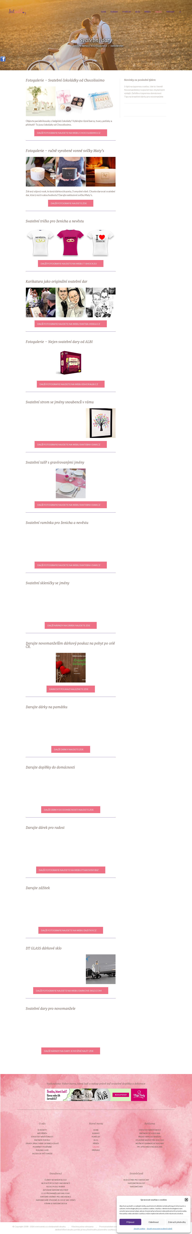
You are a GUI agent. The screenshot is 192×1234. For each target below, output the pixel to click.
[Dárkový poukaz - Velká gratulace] (41, 668)
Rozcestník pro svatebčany (136, 1180)
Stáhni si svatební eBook (55, 1203)
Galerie (158, 12)
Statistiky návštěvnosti (42, 1137)
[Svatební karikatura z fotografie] (101, 302)
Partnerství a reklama (149, 1133)
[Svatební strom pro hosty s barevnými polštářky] (70, 423)
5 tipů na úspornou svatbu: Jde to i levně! (143, 86)
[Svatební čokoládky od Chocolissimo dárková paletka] (101, 101)
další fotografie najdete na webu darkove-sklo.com (69, 990)
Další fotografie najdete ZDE (69, 203)
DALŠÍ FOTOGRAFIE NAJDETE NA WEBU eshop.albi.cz (68, 384)
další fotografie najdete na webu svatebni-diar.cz (68, 444)
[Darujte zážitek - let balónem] (70, 909)
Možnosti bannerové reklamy (150, 1143)
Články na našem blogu (56, 1180)
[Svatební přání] (41, 363)
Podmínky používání (42, 1147)
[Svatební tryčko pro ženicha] (101, 242)
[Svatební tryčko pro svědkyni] (70, 242)
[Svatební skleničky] (101, 1029)
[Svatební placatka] (101, 363)
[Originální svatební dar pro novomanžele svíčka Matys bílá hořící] (41, 172)
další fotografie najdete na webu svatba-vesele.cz (68, 323)
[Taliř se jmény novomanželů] (41, 483)
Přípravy (170, 12)
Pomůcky (126, 12)
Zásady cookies (139, 1229)
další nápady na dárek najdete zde (68, 625)
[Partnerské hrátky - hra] (70, 363)
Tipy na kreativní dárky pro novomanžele (143, 96)
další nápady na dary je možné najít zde (68, 1051)
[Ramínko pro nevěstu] (70, 544)
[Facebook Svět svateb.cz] (3, 58)
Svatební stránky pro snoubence (55, 1197)
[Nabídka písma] (101, 483)
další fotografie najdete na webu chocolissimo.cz (68, 132)
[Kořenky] (70, 788)
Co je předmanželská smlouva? (55, 1193)
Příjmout (130, 1222)
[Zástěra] (41, 788)
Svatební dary (136, 1187)
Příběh (147, 12)
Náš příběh (42, 1133)
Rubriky (114, 12)
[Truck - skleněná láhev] (101, 969)
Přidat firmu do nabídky (149, 1137)
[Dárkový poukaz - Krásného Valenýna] (70, 668)
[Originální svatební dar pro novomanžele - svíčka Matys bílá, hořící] (101, 172)
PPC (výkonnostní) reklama (149, 1147)
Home (103, 12)
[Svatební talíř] (41, 1029)
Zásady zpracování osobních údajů (159, 1229)
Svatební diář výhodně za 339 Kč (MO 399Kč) (55, 1200)
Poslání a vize (42, 1150)
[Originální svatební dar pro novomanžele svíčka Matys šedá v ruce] (70, 172)
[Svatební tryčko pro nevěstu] (41, 242)
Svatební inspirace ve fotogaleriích (90, 46)
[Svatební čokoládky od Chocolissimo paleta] (70, 101)
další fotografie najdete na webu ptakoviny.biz (69, 870)
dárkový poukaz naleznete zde (68, 689)
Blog (137, 12)
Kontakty (42, 1130)
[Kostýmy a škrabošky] (41, 848)
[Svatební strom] (41, 423)
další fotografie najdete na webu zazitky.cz (68, 930)
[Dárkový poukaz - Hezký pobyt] (101, 668)
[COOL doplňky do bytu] (101, 788)
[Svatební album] (70, 728)
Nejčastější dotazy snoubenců (55, 1183)
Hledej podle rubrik (55, 1187)
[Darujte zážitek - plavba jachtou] (41, 909)
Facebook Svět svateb (42, 1153)
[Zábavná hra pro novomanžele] (101, 848)
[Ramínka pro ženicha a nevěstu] (41, 544)
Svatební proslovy (136, 1183)
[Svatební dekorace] (70, 848)
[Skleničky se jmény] (41, 728)
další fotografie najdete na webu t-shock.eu (69, 263)
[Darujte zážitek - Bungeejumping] (101, 909)
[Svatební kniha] (101, 728)
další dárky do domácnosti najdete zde (69, 809)
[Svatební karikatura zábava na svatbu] (41, 302)
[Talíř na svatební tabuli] (70, 483)
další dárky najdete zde (68, 749)
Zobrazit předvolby (177, 1222)
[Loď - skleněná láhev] (41, 969)
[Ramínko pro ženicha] (101, 544)
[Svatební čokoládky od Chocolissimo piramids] (41, 101)
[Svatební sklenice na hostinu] (101, 604)
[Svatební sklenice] (70, 604)
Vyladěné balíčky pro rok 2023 (149, 1140)
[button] (186, 1199)
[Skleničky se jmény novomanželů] (41, 604)
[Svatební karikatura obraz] (70, 302)
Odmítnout (154, 1222)
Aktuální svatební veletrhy (55, 1190)
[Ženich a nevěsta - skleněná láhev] (70, 969)
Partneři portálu (42, 1140)
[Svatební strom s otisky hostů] (101, 423)
